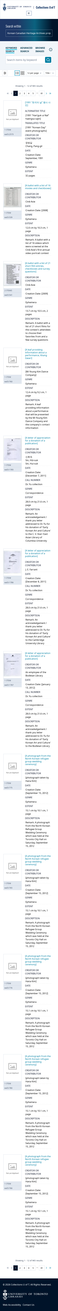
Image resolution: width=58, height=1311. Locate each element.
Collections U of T (20, 1284)
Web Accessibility (12, 1304)
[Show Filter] (5, 73)
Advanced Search (26, 49)
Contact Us (28, 1304)
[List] (17, 73)
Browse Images (40, 49)
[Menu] (29, 13)
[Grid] (22, 73)
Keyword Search (11, 49)
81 (42, 93)
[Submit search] (48, 60)
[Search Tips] (50, 49)
